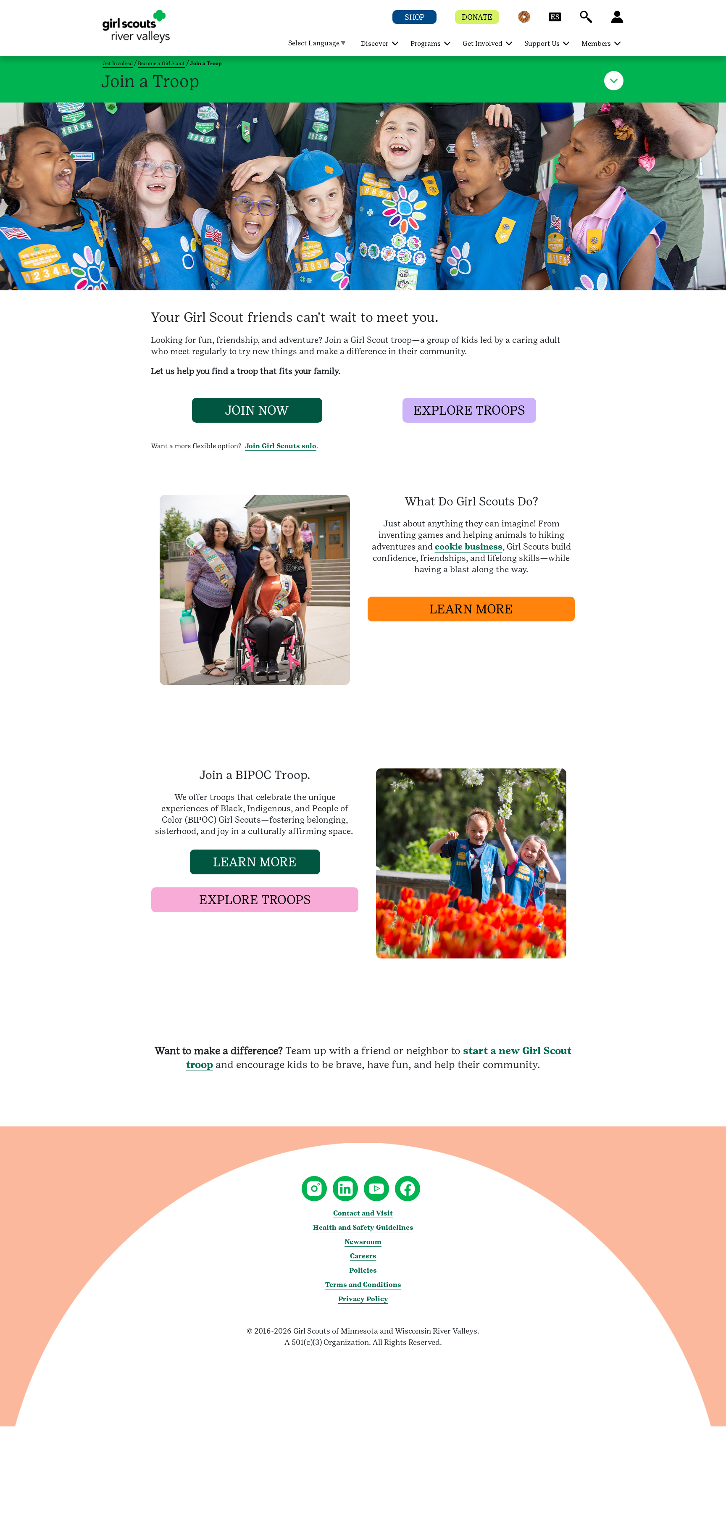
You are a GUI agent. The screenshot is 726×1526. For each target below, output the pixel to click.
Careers (363, 1256)
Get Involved (118, 63)
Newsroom (363, 1242)
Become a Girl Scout (161, 63)
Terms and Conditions (363, 1285)
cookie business (468, 547)
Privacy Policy (363, 1299)
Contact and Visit (363, 1213)
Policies (363, 1270)
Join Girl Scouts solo (280, 446)
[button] (524, 21)
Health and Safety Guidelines (363, 1227)
